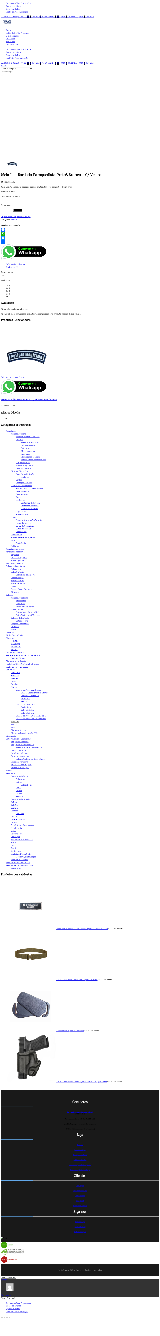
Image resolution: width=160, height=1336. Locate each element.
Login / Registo (80, 1186)
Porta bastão (16, 534)
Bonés (18, 788)
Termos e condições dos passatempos (80, 1170)
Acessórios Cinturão (25, 474)
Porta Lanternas (23, 514)
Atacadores (21, 601)
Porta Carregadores (25, 465)
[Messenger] (80, 238)
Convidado (6, 1295)
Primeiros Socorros (20, 756)
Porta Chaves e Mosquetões (23, 537)
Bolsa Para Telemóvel (25, 575)
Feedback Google (80, 1222)
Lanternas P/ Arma (29, 508)
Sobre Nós (10, 41)
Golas (13, 831)
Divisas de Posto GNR (25, 704)
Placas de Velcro (18, 730)
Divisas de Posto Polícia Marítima (31, 718)
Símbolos (10, 670)
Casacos (14, 811)
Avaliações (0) (12, 267)
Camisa (14, 808)
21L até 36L (15, 644)
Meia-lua (14, 219)
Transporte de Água (20, 767)
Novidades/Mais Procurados (18, 3)
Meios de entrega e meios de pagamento (80, 1165)
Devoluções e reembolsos (80, 1155)
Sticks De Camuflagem (21, 765)
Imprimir (5, 216)
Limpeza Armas (23, 462)
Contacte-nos (12, 44)
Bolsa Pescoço (17, 577)
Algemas (15, 554)
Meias (13, 629)
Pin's (13, 727)
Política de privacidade (80, 1160)
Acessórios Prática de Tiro (28, 436)
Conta (8, 30)
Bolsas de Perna (18, 583)
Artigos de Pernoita (19, 741)
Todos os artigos (13, 6)
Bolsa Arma (16, 569)
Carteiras (10, 632)
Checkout (10, 39)
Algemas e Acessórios (15, 552)
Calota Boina (26, 785)
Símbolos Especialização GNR (24, 733)
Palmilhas (20, 603)
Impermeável (17, 834)
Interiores (25, 454)
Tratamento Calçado (25, 606)
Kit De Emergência (14, 635)
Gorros (19, 790)
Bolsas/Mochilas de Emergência (30, 759)
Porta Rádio (21, 543)
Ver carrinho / (77, 1191)
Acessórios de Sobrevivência (29, 747)
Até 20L (14, 649)
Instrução (15, 836)
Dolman (14, 822)
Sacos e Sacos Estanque (21, 589)
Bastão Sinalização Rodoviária (29, 488)
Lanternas (20, 500)
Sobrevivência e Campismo (18, 739)
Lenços (19, 793)
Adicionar (17, 210)
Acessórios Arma (18, 434)
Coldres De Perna (28, 445)
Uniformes (16, 851)
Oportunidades (13, 9)
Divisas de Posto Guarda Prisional (31, 716)
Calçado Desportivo (20, 624)
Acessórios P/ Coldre (30, 442)
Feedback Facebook (80, 1227)
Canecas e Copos (18, 750)
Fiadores (25, 477)
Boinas (19, 782)
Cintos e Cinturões (19, 471)
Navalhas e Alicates (19, 753)
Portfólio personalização (17, 667)
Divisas (14, 687)
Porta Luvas (21, 531)
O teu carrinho (12, 36)
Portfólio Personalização (17, 12)
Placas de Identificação (16, 661)
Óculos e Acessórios (15, 652)
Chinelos (15, 626)
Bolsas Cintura (17, 580)
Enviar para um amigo (20, 216)
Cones (19, 497)
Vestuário (10, 773)
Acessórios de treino (15, 549)
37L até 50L (16, 647)
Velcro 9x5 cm (27, 713)
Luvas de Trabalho (24, 529)
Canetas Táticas (18, 658)
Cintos (19, 480)
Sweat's (14, 845)
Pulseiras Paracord (19, 762)
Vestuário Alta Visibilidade (18, 862)
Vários (9, 770)
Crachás (14, 684)
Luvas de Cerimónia (25, 526)
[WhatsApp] (80, 234)
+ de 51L (14, 641)
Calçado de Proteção (20, 618)
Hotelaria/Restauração (26, 857)
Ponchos (20, 813)
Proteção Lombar (24, 483)
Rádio (13, 540)
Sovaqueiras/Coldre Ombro (33, 460)
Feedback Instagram (80, 1232)
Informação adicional (15, 264)
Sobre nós (80, 1145)
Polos (13, 842)
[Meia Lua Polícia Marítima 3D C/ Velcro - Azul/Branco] (80, 163)
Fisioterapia (16, 828)
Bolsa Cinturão (17, 572)
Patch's (14, 724)
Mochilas (10, 638)
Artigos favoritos (80, 1196)
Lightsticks (21, 511)
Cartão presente (80, 1201)
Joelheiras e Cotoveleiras (22, 839)
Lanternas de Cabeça (30, 503)
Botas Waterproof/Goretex (28, 615)
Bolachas (15, 675)
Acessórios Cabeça (19, 776)
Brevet (14, 681)
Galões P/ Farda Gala (30, 695)
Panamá (19, 796)
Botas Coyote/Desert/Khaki (28, 612)
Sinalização (11, 736)
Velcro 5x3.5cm (27, 710)
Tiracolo (15, 592)
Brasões (14, 678)
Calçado (9, 595)
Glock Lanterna (28, 451)
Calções (14, 805)
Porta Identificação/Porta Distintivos (22, 664)
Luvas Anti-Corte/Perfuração (29, 520)
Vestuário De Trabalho (21, 854)
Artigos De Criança (14, 563)
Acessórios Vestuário (20, 799)
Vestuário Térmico (19, 859)
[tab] (82, 264)
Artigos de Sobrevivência (22, 744)
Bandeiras (15, 672)
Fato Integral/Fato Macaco (22, 825)
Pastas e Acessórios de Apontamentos (23, 655)
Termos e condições (80, 1150)
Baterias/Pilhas (23, 491)
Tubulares (25, 698)
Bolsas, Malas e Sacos (15, 566)
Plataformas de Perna (30, 457)
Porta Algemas (17, 560)
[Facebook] (80, 230)
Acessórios (11, 431)
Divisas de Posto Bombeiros (28, 690)
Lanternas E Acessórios (21, 485)
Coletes (14, 816)
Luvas (13, 517)
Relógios (15, 546)
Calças (14, 802)
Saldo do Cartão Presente (17, 33)
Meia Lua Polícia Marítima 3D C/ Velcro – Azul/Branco (29, 400)
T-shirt (14, 848)
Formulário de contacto (80, 1206)
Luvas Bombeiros (24, 523)
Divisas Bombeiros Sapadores (34, 693)
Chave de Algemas (19, 557)
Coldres (19, 439)
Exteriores (25, 448)
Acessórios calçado (19, 598)
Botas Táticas (17, 609)
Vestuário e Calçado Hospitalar (20, 865)
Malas (13, 586)
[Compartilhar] (80, 242)
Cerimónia (26, 707)
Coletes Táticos (18, 819)
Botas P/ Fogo (22, 621)
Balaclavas (20, 779)
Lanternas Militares (29, 506)
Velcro (24, 701)
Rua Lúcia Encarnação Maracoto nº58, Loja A (80, 1112)
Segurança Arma (23, 468)
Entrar (4, 1280)
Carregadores (22, 494)
